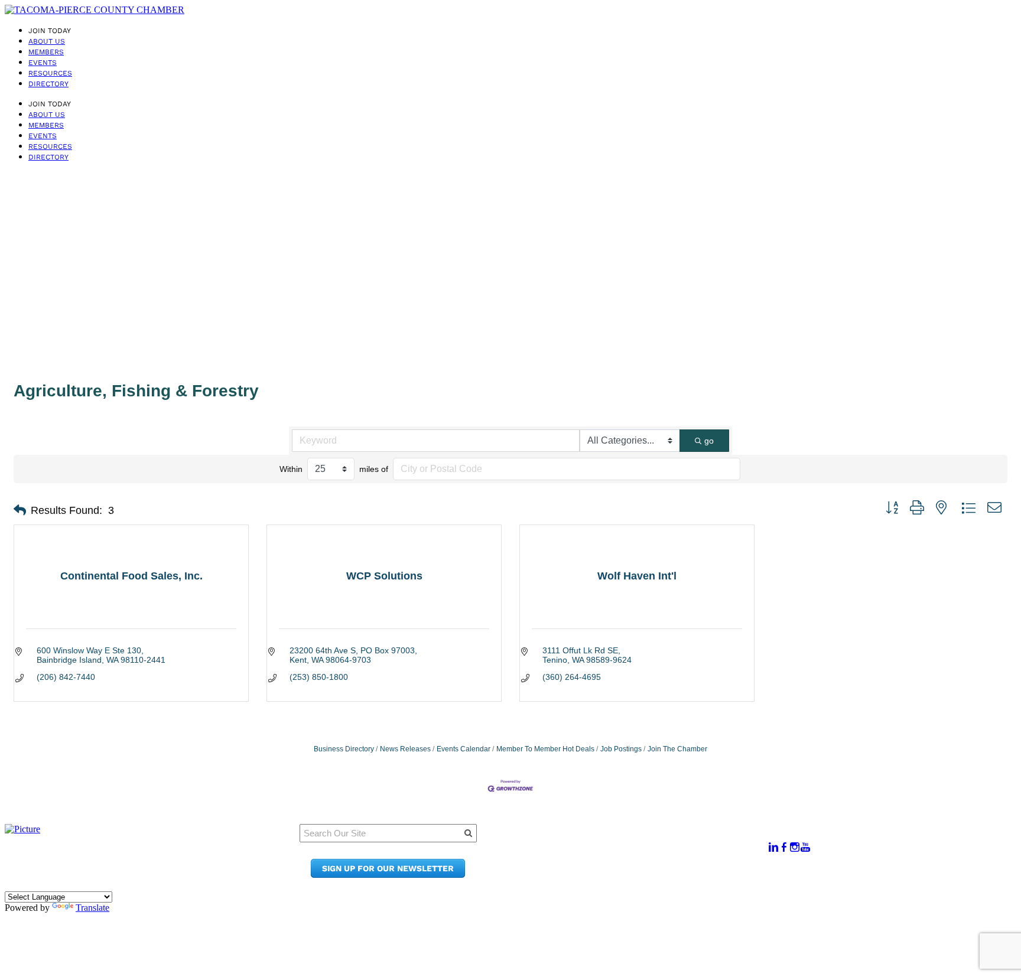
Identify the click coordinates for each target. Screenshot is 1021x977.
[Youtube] (805, 847)
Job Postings (621, 749)
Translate (92, 908)
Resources (50, 73)
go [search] (709, 440)
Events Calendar (463, 749)
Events (42, 62)
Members (46, 52)
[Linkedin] (773, 847)
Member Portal (634, 840)
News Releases (405, 749)
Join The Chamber (677, 749)
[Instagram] (794, 847)
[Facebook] (784, 847)
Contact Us (626, 863)
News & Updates (637, 852)
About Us (46, 41)
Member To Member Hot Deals (545, 749)
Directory (48, 84)
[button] (20, 510)
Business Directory (344, 749)
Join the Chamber (641, 874)
